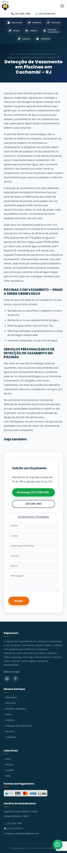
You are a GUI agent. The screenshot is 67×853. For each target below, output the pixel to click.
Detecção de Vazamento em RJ (41, 54)
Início (12, 54)
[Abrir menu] (62, 5)
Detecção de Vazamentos (18, 725)
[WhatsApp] (7, 678)
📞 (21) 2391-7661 (13, 823)
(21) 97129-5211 (47, 13)
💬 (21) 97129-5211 (14, 828)
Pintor (8, 714)
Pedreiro (9, 720)
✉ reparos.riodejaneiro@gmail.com (21, 833)
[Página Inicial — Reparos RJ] (5, 6)
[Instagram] (15, 678)
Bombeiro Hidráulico (15, 708)
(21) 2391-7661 (23, 13)
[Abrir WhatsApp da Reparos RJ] (57, 844)
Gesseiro (9, 731)
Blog (7, 775)
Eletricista (10, 702)
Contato (9, 770)
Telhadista (10, 737)
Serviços (21, 54)
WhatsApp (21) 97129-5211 (33, 492)
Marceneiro (11, 697)
